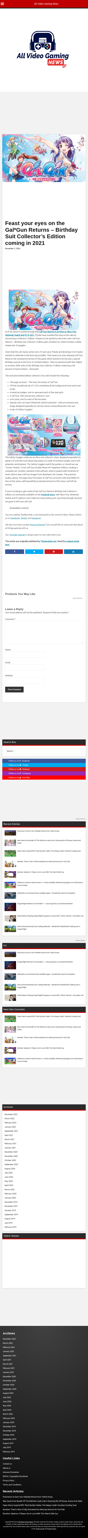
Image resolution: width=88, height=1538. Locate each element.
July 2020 (8, 1173)
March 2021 (9, 1139)
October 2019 (10, 1210)
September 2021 (11, 1131)
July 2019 (8, 1223)
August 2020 (10, 1169)
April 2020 (9, 1185)
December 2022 (11, 1114)
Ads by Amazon (77, 598)
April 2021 (9, 1135)
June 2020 (9, 1177)
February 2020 (10, 1194)
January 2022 (10, 1127)
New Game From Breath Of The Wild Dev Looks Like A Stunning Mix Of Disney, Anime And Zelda (42, 1501)
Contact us (7, 1464)
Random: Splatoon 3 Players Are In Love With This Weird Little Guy (30, 1514)
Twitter (23, 518)
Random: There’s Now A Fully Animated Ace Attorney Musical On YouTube (34, 1509)
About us (6, 1468)
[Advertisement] (44, 70)
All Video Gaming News (46, 3)
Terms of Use (40, 1529)
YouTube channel (17, 535)
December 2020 (11, 1152)
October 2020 (10, 1160)
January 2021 (10, 1148)
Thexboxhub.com (48, 541)
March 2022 (9, 1118)
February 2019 (10, 1227)
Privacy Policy (8, 1480)
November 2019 (11, 1206)
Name (8, 649)
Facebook (15, 518)
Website (9, 675)
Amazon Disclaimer (11, 1472)
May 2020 (9, 1181)
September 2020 (11, 1164)
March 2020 (9, 1189)
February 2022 (10, 1123)
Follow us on (19, 761)
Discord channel (37, 524)
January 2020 (10, 1198)
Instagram (36, 518)
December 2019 (11, 1202)
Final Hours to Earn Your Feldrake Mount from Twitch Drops (28, 1497)
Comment (10, 619)
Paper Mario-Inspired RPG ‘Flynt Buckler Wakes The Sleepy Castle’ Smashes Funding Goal (39, 1505)
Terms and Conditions (12, 1485)
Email (7, 662)
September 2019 (11, 1214)
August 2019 (10, 1219)
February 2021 (10, 1143)
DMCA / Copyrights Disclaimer (15, 1476)
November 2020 (11, 1156)
